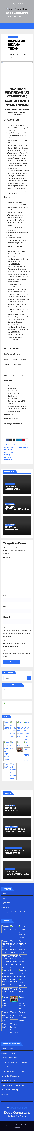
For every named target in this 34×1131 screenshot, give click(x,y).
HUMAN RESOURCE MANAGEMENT (13, 847)
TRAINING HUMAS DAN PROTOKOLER (15, 830)
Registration (5, 903)
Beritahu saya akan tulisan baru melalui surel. (16, 655)
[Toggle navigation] (18, 26)
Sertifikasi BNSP (7, 1048)
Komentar (7, 557)
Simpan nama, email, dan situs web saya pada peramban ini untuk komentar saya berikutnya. (17, 633)
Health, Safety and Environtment (12, 1071)
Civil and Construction (9, 1058)
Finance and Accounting (9, 1090)
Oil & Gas (4, 1094)
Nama (5, 596)
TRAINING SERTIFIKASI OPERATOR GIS (13, 488)
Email (5, 606)
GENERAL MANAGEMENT (11, 826)
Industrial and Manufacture (10, 1076)
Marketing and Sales (8, 1080)
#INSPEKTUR (21, 54)
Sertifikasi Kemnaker (8, 1053)
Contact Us (5, 907)
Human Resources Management (12, 1085)
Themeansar (17, 1127)
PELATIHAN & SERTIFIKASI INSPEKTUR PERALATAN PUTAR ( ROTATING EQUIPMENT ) (9, 452)
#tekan (11, 57)
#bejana (12, 54)
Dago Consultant (17, 13)
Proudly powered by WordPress (11, 1125)
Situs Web (6, 617)
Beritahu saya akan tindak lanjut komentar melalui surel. (14, 645)
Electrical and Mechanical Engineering (14, 1062)
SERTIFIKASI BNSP (13, 37)
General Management (8, 1067)
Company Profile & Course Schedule (14, 912)
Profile (3, 898)
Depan (3, 893)
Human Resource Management (14, 851)
